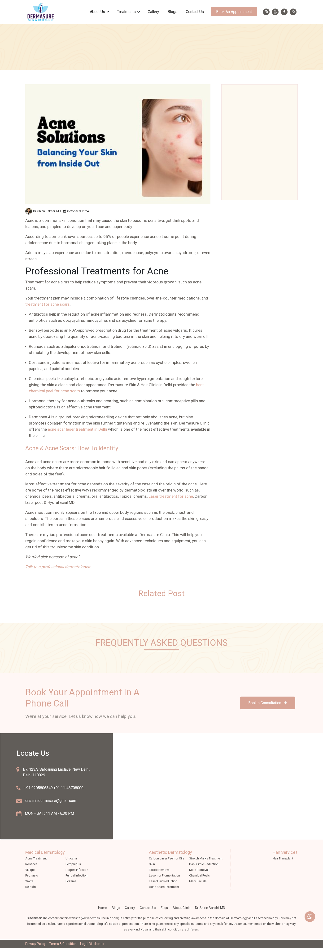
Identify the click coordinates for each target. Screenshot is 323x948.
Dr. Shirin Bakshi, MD (210, 908)
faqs (164, 908)
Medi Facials (197, 881)
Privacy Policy (35, 944)
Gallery (153, 11)
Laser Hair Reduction (163, 881)
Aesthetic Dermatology (170, 852)
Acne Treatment (36, 858)
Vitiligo (30, 870)
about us (97, 11)
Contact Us (195, 11)
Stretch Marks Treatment (206, 858)
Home (102, 908)
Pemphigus (73, 864)
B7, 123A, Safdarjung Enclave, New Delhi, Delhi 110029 (56, 772)
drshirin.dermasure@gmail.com (50, 800)
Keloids (30, 887)
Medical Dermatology (45, 852)
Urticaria (71, 858)
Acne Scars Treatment (164, 887)
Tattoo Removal (159, 870)
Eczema (70, 881)
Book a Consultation (265, 703)
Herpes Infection (76, 870)
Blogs (172, 11)
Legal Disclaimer (92, 944)
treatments (126, 11)
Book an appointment (234, 11)
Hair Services (285, 852)
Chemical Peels (199, 875)
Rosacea (31, 864)
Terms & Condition (63, 944)
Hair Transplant (283, 858)
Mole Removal (199, 870)
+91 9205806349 (38, 788)
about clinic (181, 908)
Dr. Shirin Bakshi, (47, 211)
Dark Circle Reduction (203, 864)
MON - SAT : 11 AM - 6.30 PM (49, 813)
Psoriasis (31, 875)
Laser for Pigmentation (164, 875)
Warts (29, 881)
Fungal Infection (76, 875)
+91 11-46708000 (68, 788)
